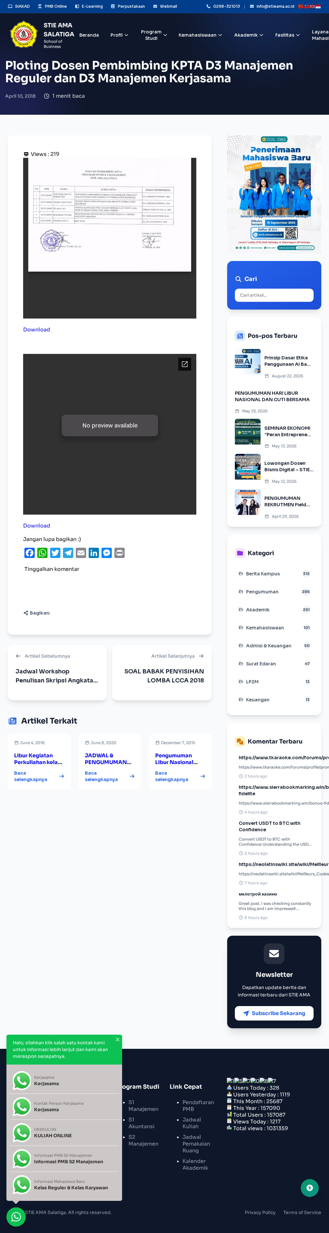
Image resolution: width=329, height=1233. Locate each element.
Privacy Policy (260, 1212)
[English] (313, 6)
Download (36, 329)
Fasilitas (284, 35)
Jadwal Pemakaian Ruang (196, 1144)
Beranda (89, 35)
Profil (117, 35)
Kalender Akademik (195, 1164)
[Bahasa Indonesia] (318, 6)
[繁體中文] (307, 6)
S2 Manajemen (143, 1140)
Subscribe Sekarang (278, 1013)
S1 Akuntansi (142, 1123)
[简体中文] (301, 6)
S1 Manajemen (143, 1105)
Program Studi (151, 35)
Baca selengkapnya (30, 776)
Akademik (246, 35)
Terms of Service (302, 1212)
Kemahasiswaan (198, 35)
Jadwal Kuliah (191, 1123)
